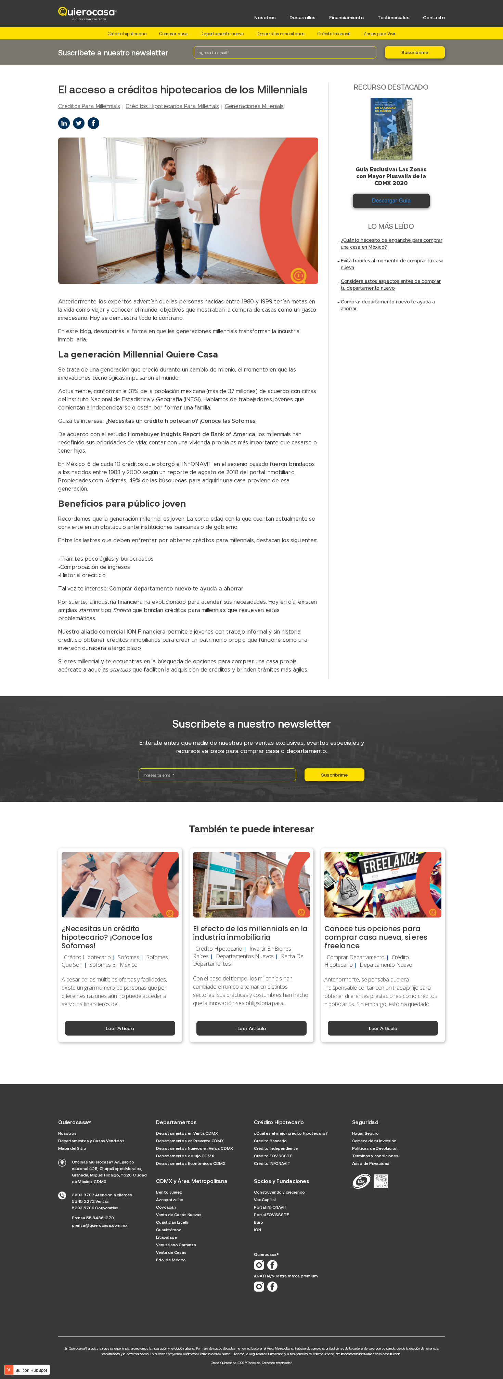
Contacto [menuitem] (434, 17)
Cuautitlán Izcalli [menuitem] (172, 1222)
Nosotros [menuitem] (265, 17)
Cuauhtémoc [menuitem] (168, 1229)
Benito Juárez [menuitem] (169, 1191)
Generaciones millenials (254, 106)
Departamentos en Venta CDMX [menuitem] (187, 1133)
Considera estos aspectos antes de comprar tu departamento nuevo (391, 285)
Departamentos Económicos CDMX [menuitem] (190, 1163)
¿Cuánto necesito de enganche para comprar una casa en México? (391, 244)
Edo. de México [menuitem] (171, 1259)
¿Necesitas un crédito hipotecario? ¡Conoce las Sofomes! (181, 421)
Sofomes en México (113, 964)
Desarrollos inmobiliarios (281, 33)
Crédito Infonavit (333, 33)
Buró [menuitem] (258, 1222)
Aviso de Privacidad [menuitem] (371, 1163)
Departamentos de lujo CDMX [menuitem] (185, 1155)
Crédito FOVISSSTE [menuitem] (273, 1155)
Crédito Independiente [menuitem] (275, 1148)
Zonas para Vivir (379, 33)
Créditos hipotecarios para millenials (172, 106)
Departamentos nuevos (245, 956)
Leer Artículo (120, 1028)
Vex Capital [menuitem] (264, 1199)
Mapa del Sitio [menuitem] (72, 1148)
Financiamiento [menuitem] (346, 17)
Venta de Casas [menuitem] (171, 1252)
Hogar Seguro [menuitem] (365, 1133)
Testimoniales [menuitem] (393, 17)
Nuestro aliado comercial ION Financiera (112, 632)
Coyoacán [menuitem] (166, 1207)
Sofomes (128, 957)
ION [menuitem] (257, 1229)
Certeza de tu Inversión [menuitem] (374, 1140)
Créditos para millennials (89, 106)
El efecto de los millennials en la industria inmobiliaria (250, 932)
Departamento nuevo (222, 33)
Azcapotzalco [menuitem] (169, 1199)
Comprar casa (173, 33)
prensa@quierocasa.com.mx (99, 1225)
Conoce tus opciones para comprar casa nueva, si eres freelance (375, 937)
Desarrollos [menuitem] (302, 17)
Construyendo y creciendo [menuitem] (279, 1191)
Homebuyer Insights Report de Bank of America (191, 434)
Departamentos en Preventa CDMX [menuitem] (190, 1140)
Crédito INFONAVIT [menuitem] (272, 1163)
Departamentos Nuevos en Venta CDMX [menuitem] (194, 1148)
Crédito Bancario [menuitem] (270, 1140)
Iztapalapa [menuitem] (166, 1237)
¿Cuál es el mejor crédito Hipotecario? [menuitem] (290, 1133)
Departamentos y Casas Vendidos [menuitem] (91, 1140)
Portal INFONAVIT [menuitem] (270, 1207)
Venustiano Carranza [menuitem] (176, 1244)
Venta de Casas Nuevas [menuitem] (178, 1214)
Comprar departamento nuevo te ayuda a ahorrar (176, 588)
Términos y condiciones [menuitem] (375, 1155)
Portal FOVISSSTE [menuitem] (271, 1214)
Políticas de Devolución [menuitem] (375, 1148)
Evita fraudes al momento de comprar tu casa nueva (392, 264)
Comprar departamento (355, 957)
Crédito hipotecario (126, 33)
